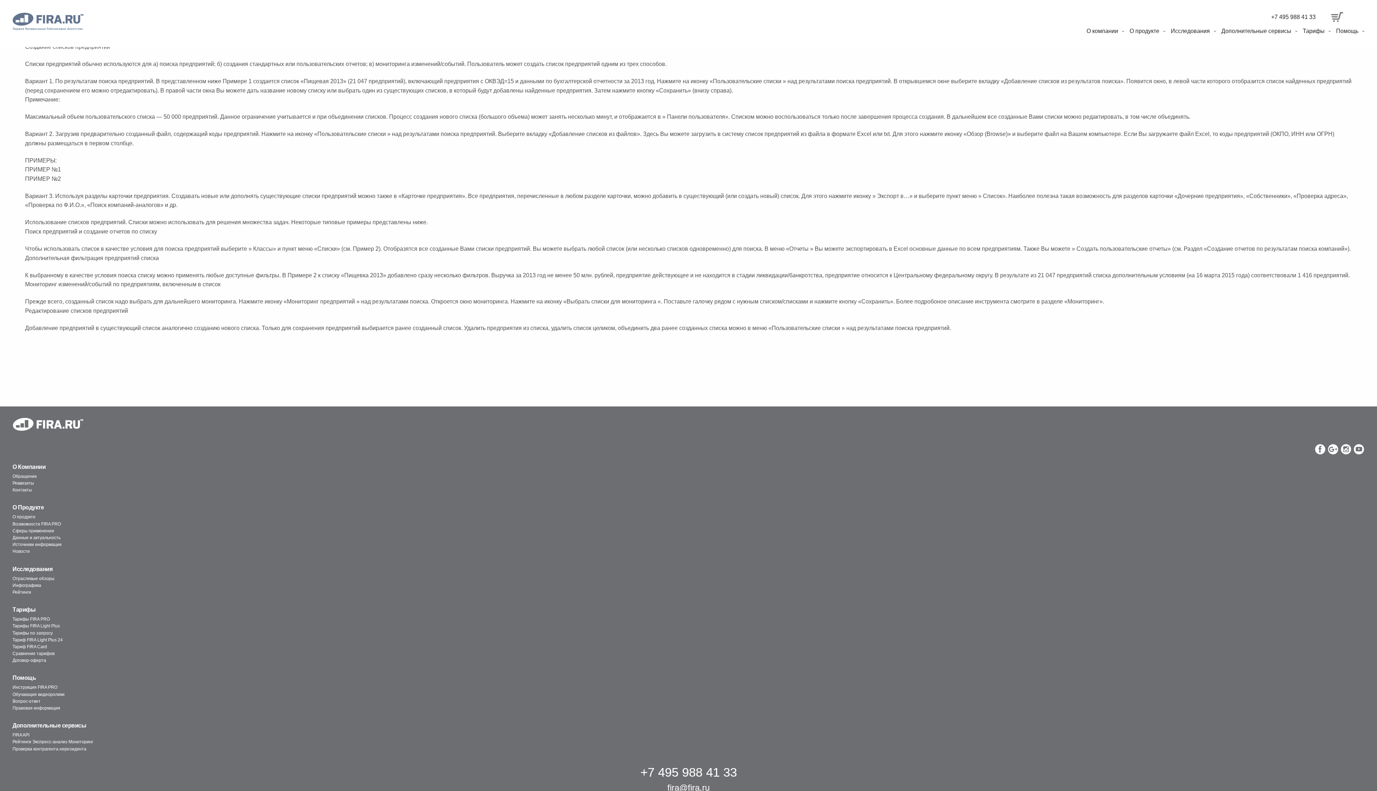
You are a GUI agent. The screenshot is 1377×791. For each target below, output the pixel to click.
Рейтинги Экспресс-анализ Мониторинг (53, 741)
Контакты (22, 490)
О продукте (1144, 31)
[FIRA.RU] (48, 22)
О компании (1102, 31)
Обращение (25, 476)
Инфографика (27, 585)
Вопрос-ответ (27, 701)
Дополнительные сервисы (1256, 31)
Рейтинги (22, 592)
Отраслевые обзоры (34, 578)
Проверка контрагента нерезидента (49, 749)
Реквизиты (23, 483)
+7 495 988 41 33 (1293, 17)
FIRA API (21, 735)
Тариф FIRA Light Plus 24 (38, 639)
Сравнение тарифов (34, 653)
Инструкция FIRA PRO (35, 687)
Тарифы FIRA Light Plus (36, 625)
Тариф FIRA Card (30, 646)
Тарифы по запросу (33, 633)
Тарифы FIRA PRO (31, 619)
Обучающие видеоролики (39, 694)
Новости (21, 551)
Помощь (1347, 31)
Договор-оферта (29, 660)
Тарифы (1314, 31)
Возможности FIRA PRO (37, 524)
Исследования (1190, 31)
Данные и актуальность (37, 537)
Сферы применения (33, 530)
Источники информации (37, 544)
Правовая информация (36, 708)
